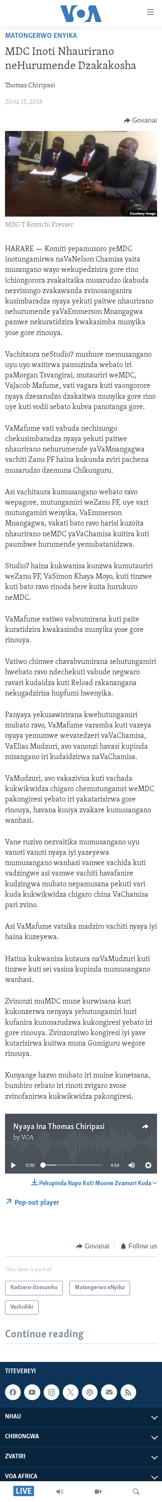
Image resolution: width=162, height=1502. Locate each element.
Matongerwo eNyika (41, 36)
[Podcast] (90, 1392)
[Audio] (59, 1491)
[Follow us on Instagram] (51, 1392)
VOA (27, 1138)
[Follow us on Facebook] (13, 1392)
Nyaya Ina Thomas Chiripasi (59, 1127)
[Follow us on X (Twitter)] (71, 1392)
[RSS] (128, 1392)
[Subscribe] (109, 1392)
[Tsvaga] (136, 1491)
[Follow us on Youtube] (32, 1392)
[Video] (98, 1491)
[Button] (140, 120)
